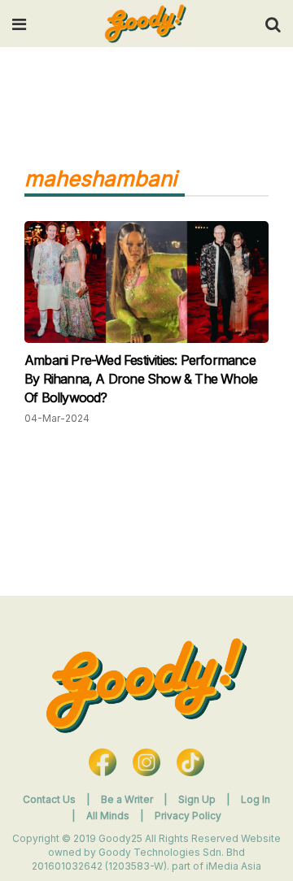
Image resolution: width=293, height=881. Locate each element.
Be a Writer (127, 799)
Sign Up (198, 799)
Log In (255, 799)
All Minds (109, 815)
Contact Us (49, 799)
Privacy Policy (188, 815)
